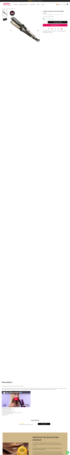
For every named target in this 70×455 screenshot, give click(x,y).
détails (53, 18)
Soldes (38, 4)
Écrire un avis (44, 423)
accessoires (32, 4)
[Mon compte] (63, 4)
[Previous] (11, 30)
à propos (42, 4)
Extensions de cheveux (23, 4)
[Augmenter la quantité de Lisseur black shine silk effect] (46, 22)
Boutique (15, 4)
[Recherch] (65, 4)
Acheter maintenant (55, 25)
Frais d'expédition (50, 14)
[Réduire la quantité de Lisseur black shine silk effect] (43, 22)
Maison (4, 8)
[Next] (38, 30)
